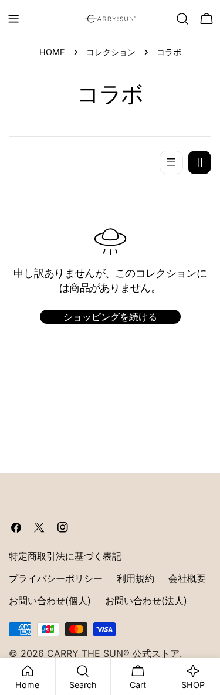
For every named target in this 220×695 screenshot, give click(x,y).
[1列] (171, 162)
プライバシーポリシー (56, 578)
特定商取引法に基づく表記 (65, 556)
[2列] (199, 162)
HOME (52, 52)
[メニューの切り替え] (13, 18)
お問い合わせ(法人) (146, 600)
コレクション (111, 52)
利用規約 (135, 578)
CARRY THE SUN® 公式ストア (113, 653)
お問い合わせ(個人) (50, 600)
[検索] (182, 18)
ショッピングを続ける (110, 317)
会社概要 (187, 578)
